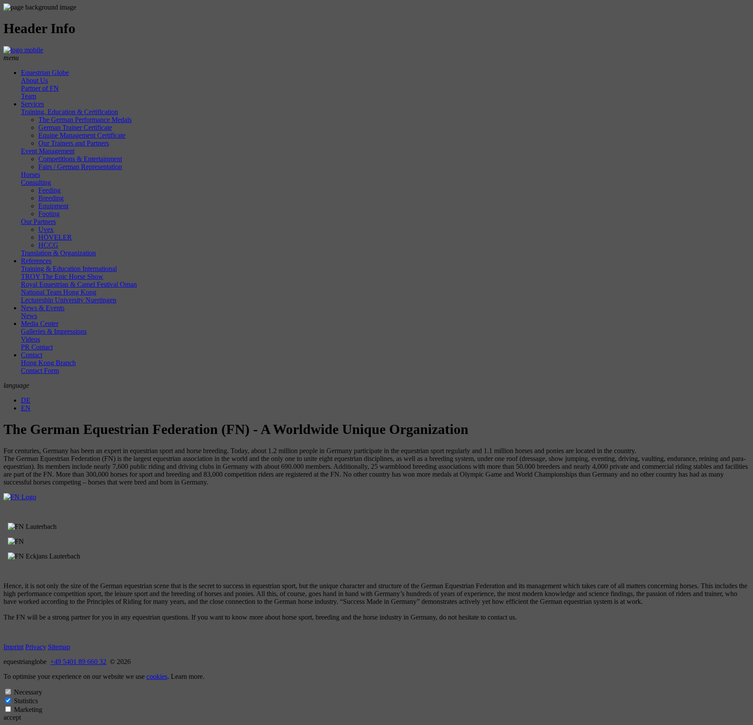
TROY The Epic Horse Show (62, 276)
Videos (30, 339)
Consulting (36, 182)
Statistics (26, 701)
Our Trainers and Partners (73, 143)
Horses (30, 174)
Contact (31, 355)
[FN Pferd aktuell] (19, 497)
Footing (49, 213)
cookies (156, 676)
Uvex (46, 229)
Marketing (28, 709)
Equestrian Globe (45, 72)
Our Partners (38, 221)
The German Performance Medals (85, 119)
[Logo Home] (23, 50)
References (36, 260)
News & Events (42, 308)
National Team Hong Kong (58, 292)
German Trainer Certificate (75, 127)
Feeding (49, 190)
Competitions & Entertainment (80, 159)
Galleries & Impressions (54, 331)
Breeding (51, 198)
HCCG (48, 245)
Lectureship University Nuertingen (68, 300)
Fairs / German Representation (80, 166)
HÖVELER (55, 237)
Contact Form (40, 370)
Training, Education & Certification (69, 111)
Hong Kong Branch (48, 362)
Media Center (39, 323)
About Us (34, 80)
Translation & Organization (58, 253)
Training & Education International (69, 268)
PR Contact (37, 347)
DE (26, 400)
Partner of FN (40, 88)
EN (26, 408)
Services (32, 104)
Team (28, 96)
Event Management (48, 151)
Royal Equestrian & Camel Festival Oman (79, 284)
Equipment (53, 206)
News (29, 315)
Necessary (28, 692)
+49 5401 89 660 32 (78, 661)
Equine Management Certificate (82, 135)
